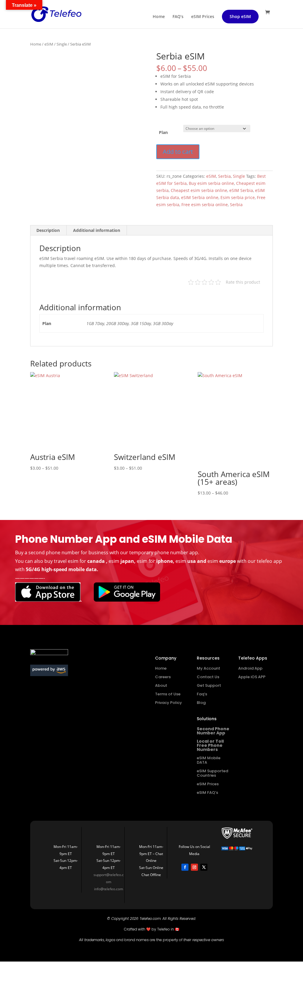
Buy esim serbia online (211, 183)
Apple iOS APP (251, 677)
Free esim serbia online (204, 204)
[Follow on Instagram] (194, 867)
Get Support (209, 685)
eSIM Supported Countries (212, 773)
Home (159, 16)
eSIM (48, 44)
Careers (163, 677)
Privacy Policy (168, 702)
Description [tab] (48, 230)
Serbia (224, 176)
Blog (201, 702)
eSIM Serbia (241, 190)
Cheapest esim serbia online (199, 190)
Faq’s (202, 694)
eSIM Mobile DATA (208, 760)
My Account (208, 668)
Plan (163, 132)
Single (62, 44)
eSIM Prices (202, 16)
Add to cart (178, 152)
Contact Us (208, 677)
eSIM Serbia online (199, 197)
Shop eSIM (240, 16)
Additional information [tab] (96, 230)
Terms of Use (167, 694)
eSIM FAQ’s (207, 792)
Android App (250, 668)
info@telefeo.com (108, 888)
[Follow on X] (203, 867)
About (161, 685)
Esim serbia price (237, 197)
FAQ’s (178, 16)
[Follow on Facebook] (184, 867)
